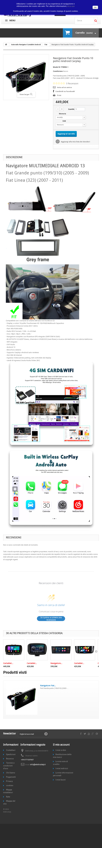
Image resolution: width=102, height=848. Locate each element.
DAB (64, 121)
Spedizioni (11, 754)
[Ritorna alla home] (5, 44)
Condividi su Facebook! (65, 91)
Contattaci (10, 750)
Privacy (9, 781)
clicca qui (71, 6)
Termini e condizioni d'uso (8, 766)
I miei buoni (61, 780)
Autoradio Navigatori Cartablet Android (26, 45)
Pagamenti (11, 777)
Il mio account (61, 744)
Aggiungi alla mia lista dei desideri (75, 142)
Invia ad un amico (64, 87)
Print (59, 95)
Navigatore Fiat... (48, 685)
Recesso (10, 759)
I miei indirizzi (62, 768)
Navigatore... (56, 663)
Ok (95, 7)
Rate (8, 797)
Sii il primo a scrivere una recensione (51, 618)
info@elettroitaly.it (38, 764)
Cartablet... (8, 663)
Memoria (62, 114)
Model (55, 67)
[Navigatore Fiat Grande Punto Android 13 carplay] (60, 649)
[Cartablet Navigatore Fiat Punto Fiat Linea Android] (84, 649)
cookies (9, 785)
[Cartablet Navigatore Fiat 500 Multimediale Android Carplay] (13, 649)
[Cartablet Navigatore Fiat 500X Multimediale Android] (37, 649)
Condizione (58, 71)
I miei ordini (61, 750)
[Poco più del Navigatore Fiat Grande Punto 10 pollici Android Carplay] (21, 699)
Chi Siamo (10, 773)
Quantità (71, 109)
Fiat (45, 45)
